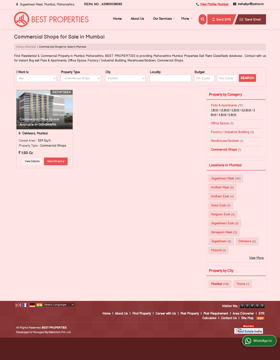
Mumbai (31, 47)
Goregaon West (221, 232)
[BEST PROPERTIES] (51, 19)
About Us (137, 19)
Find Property (141, 313)
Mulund (216, 250)
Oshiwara (244, 241)
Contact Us (229, 318)
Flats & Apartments (224, 105)
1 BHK (214, 110)
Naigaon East (220, 214)
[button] (214, 4)
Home (117, 19)
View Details (32, 161)
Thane (240, 284)
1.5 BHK (225, 110)
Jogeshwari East (222, 223)
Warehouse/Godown (225, 141)
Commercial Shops (224, 149)
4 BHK (223, 114)
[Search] (202, 19)
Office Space (220, 123)
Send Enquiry (55, 161)
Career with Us (166, 313)
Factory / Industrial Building (230, 132)
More (185, 19)
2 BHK (236, 110)
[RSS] (260, 318)
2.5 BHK (246, 110)
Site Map (247, 318)
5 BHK (232, 114)
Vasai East (218, 205)
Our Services (162, 19)
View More (256, 258)
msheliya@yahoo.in (251, 4)
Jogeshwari (219, 241)
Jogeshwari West (222, 178)
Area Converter (243, 313)
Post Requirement (215, 313)
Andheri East (220, 196)
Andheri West (220, 187)
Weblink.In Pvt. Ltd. (60, 332)
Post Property (189, 313)
